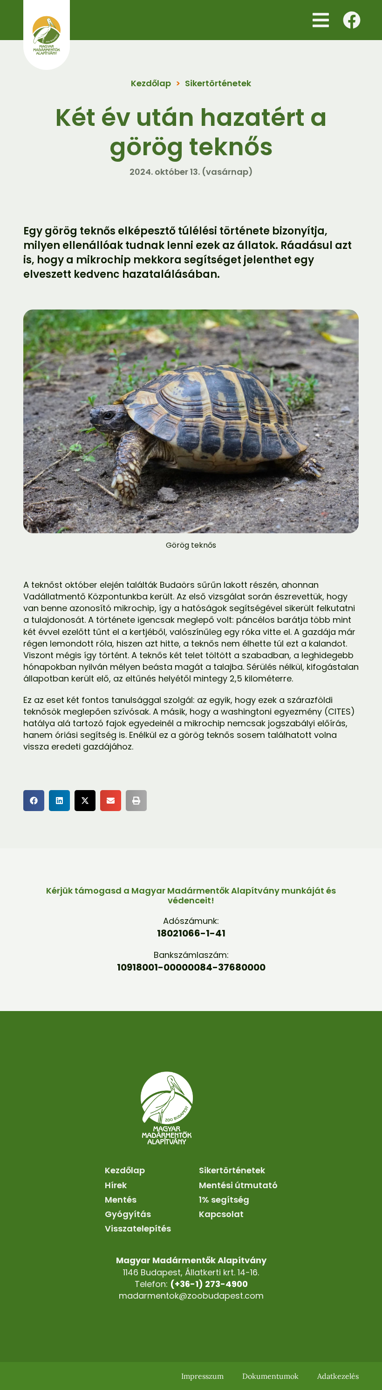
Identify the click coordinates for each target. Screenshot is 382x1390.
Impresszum (202, 1376)
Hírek (116, 1185)
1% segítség (224, 1199)
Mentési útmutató (238, 1185)
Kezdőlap (151, 83)
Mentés (120, 1199)
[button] (321, 20)
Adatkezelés (338, 1376)
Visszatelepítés (138, 1228)
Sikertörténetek (218, 83)
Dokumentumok (270, 1376)
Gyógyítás (128, 1214)
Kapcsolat (221, 1214)
